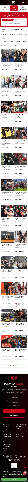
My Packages (23, 9)
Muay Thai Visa (6, 426)
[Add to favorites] (12, 50)
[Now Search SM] (23, 2)
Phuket (20, 34)
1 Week (18, 41)
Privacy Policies (6, 444)
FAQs (4, 438)
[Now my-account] (26, 2)
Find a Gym (5, 9)
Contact (17, 428)
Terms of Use (6, 448)
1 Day (11, 41)
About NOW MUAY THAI (21, 424)
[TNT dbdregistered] (14, 465)
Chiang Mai (12, 34)
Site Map (5, 450)
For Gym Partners (19, 436)
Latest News (18, 426)
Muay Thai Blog (6, 424)
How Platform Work (7, 434)
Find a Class (14, 9)
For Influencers (19, 434)
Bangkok (5, 34)
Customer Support (7, 436)
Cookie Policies (6, 446)
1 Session (5, 41)
